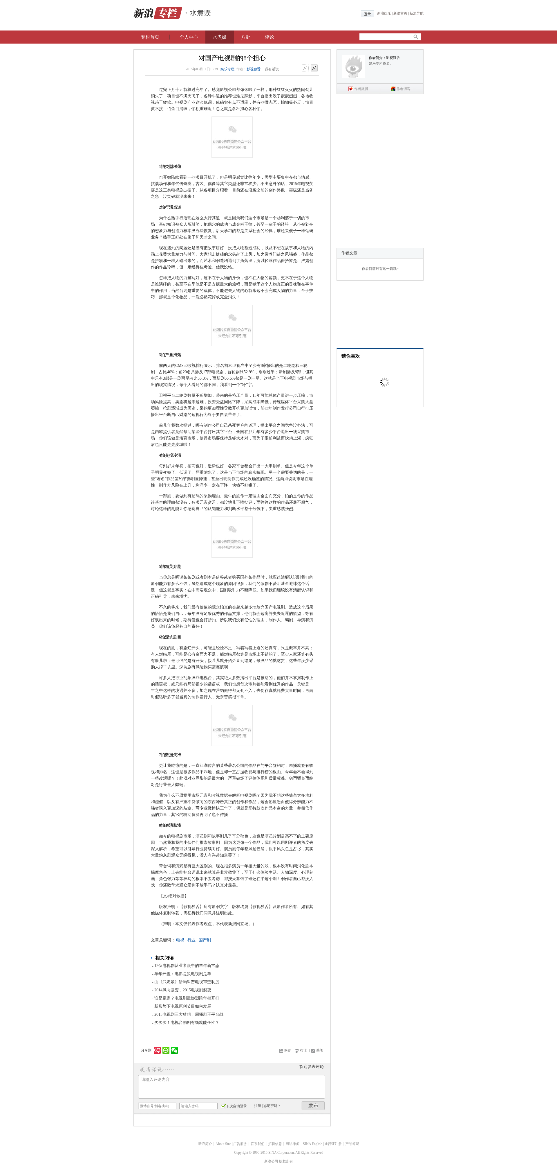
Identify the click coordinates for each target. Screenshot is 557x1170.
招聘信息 (275, 1144)
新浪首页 (400, 13)
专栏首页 (150, 37)
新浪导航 (417, 13)
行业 (191, 940)
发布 (313, 1105)
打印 (303, 1050)
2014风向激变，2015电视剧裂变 (182, 990)
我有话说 (272, 69)
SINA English (312, 1144)
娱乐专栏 (227, 69)
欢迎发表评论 (311, 1067)
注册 (257, 1106)
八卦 (245, 37)
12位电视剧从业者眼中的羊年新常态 (186, 965)
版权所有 (286, 1161)
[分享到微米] (157, 1050)
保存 (287, 1050)
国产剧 (205, 940)
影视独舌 (254, 69)
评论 (269, 37)
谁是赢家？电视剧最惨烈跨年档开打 (186, 998)
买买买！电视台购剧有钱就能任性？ (186, 1022)
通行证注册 (333, 1144)
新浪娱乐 (384, 13)
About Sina (223, 1144)
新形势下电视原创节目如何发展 (182, 1006)
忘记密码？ (272, 1106)
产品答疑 (352, 1144)
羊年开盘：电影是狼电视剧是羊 (182, 974)
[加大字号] (314, 68)
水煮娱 (220, 37)
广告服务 (240, 1144)
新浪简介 (205, 1144)
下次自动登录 (236, 1106)
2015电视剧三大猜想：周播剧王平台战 (188, 1014)
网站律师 (292, 1144)
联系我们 (258, 1144)
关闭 (319, 1050)
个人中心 (189, 37)
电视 (180, 940)
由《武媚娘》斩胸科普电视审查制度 (186, 982)
